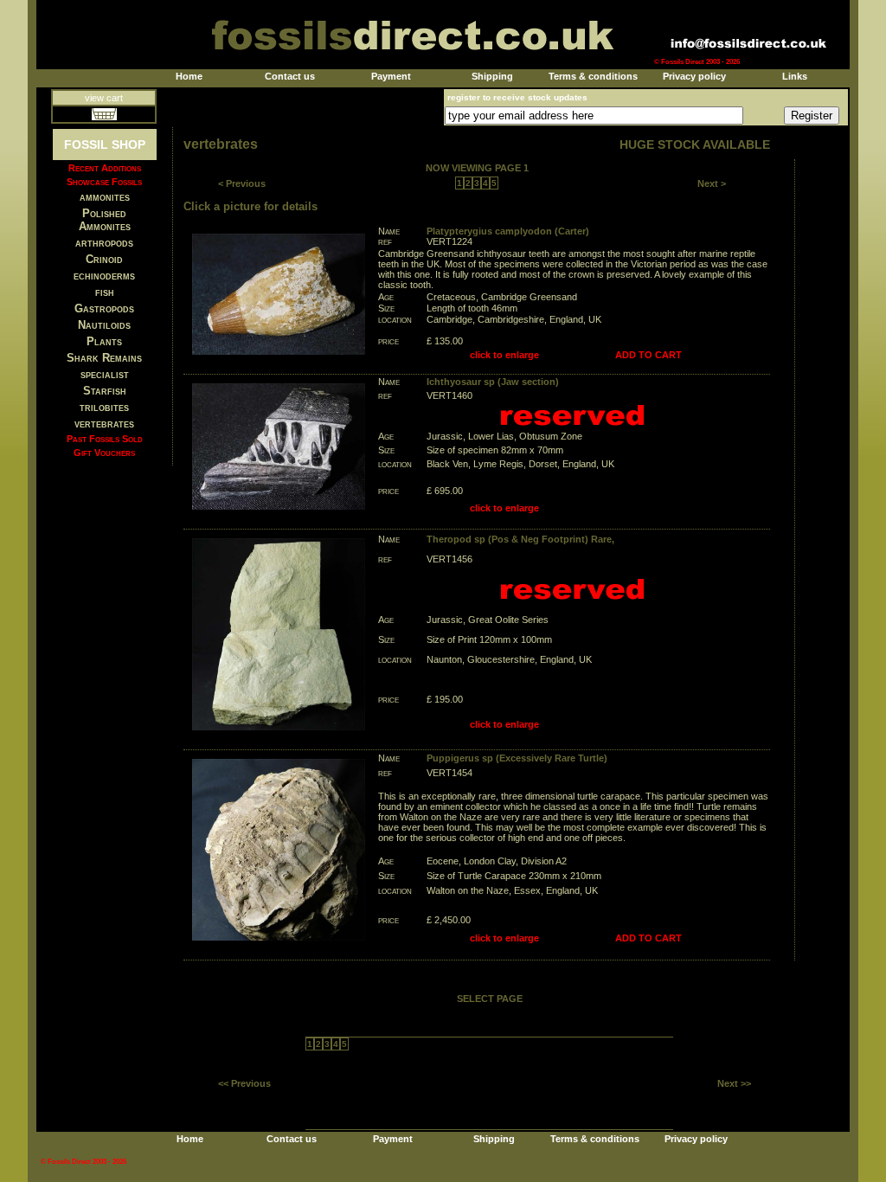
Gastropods (104, 308)
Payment (391, 76)
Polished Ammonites (105, 220)
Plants (104, 341)
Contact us (290, 76)
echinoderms (104, 275)
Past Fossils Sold (105, 439)
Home (189, 76)
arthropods (104, 242)
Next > (711, 183)
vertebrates (104, 423)
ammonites (105, 196)
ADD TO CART (648, 355)
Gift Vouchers (104, 452)
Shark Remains (104, 357)
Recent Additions (104, 168)
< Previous (242, 183)
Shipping (492, 76)
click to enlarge (504, 355)
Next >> (734, 1083)
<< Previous (244, 1083)
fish (104, 292)
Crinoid (104, 259)
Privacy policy (694, 76)
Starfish (104, 390)
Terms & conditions (593, 76)
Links (794, 76)
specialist (104, 374)
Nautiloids (104, 324)
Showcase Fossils (104, 182)
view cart (104, 98)
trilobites (104, 407)
